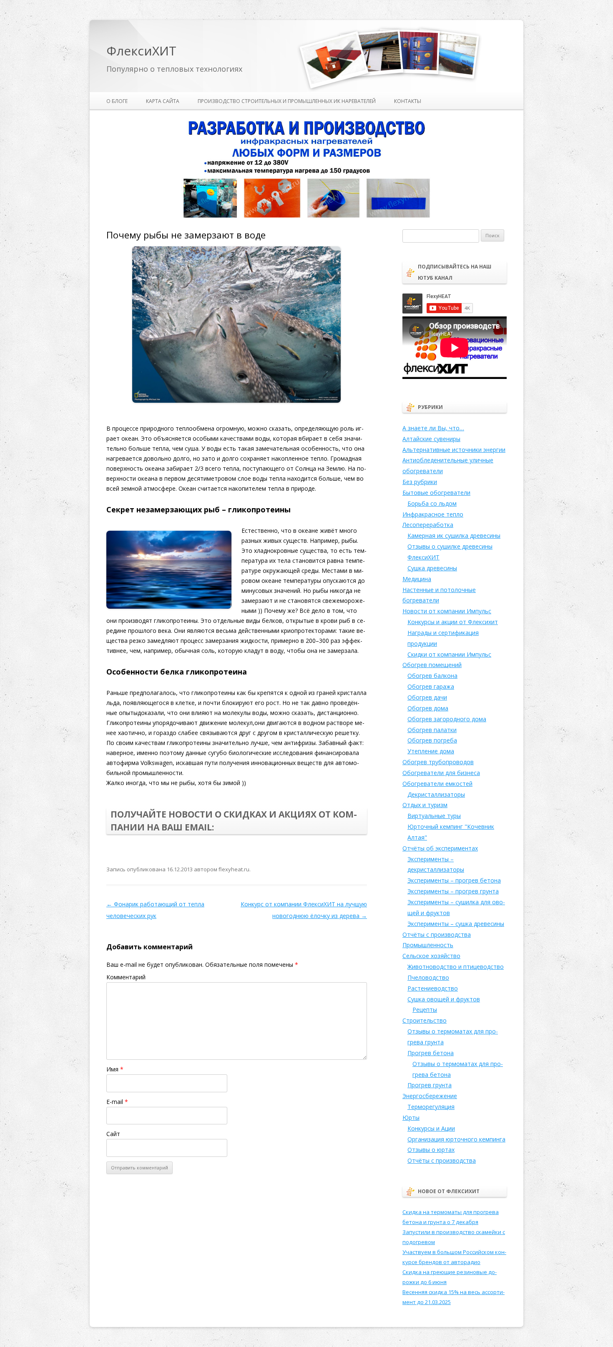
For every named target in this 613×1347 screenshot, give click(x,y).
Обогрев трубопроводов (438, 762)
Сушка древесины (432, 568)
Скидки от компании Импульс (449, 654)
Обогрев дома (427, 708)
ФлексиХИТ (141, 51)
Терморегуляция (431, 1107)
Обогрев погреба (432, 740)
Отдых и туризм (424, 805)
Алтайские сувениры (431, 439)
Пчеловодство (428, 977)
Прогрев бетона (430, 1053)
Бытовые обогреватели (436, 493)
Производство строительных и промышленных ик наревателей (287, 101)
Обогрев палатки (432, 730)
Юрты (411, 1117)
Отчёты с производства (436, 934)
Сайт (113, 1134)
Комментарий (126, 977)
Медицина (416, 579)
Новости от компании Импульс (446, 611)
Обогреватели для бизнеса (441, 773)
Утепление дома (430, 751)
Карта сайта (162, 101)
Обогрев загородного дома (446, 719)
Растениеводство (432, 988)
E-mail (117, 1102)
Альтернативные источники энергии (453, 450)
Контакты (407, 101)
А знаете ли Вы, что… (433, 428)
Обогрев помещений (432, 665)
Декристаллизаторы (436, 794)
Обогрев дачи (427, 697)
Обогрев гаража (430, 686)
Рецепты (424, 1009)
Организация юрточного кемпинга (456, 1139)
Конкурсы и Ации (431, 1128)
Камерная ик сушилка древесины (453, 535)
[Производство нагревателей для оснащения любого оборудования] (306, 216)
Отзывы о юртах (431, 1150)
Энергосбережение (429, 1096)
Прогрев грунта (429, 1085)
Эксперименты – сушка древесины (455, 924)
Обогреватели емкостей (437, 784)
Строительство (424, 1020)
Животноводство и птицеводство (455, 967)
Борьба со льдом (432, 503)
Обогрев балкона (432, 676)
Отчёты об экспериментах (440, 848)
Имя (114, 1069)
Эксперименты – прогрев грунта (453, 891)
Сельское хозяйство (431, 956)
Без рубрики (419, 482)
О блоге (117, 101)
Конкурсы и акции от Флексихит (452, 622)
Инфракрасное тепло (432, 514)
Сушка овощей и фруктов (443, 999)
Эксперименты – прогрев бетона (454, 880)
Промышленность (427, 945)
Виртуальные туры (434, 816)
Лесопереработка (427, 525)
